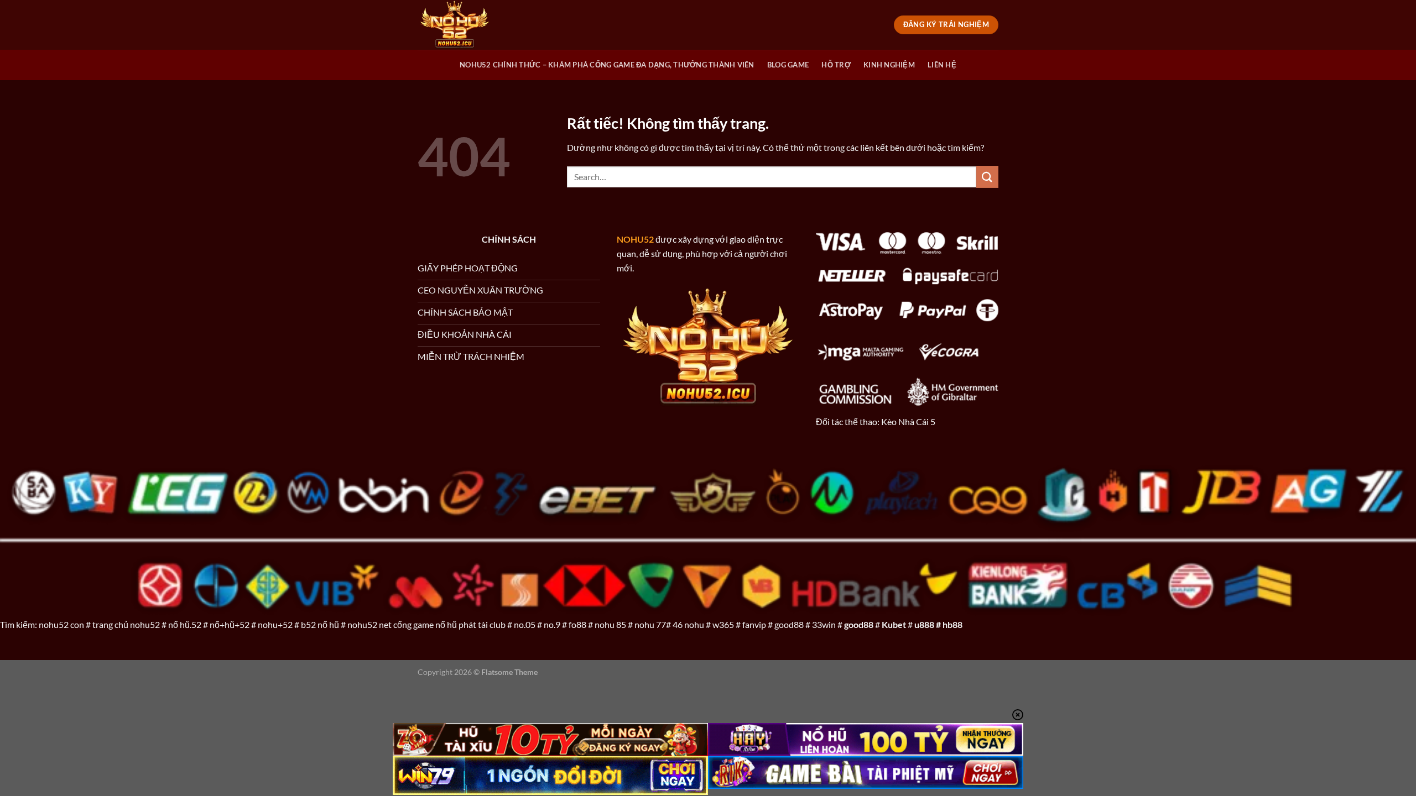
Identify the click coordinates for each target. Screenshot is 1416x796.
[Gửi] (987, 176)
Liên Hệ (942, 64)
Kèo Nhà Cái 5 (908, 421)
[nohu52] (473, 25)
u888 (924, 624)
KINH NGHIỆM (889, 64)
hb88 (952, 624)
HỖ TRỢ (836, 64)
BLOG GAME (788, 64)
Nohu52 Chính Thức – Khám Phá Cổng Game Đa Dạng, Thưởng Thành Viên (607, 64)
